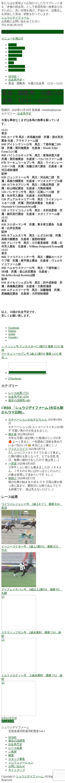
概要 (11, 755)
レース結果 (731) (18, 393)
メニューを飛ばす (12, 38)
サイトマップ (16, 770)
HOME (12, 737)
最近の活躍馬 (16, 740)
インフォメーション (20, 762)
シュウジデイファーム (15, 17)
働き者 (12, 434)
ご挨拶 (12, 751)
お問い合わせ (16, 766)
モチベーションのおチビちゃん (27, 419)
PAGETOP (7, 721)
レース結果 (15, 748)
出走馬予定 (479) (18, 396)
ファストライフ (18, 448)
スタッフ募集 (16, 759)
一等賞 (12, 463)
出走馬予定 (24, 113)
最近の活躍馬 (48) (19, 400)
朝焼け (12, 478)
